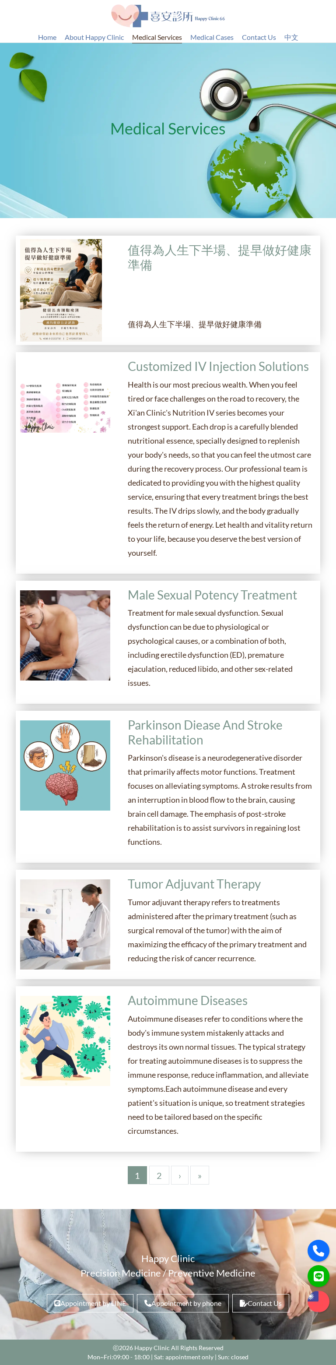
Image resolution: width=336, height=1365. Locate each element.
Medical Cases (212, 37)
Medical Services (157, 37)
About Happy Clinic (94, 37)
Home (47, 37)
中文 (291, 37)
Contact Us (259, 37)
